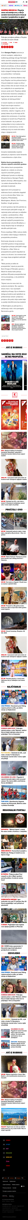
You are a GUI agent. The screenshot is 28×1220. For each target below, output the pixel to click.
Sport (8, 1144)
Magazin (9, 1153)
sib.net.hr (14, 1206)
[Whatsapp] (7, 47)
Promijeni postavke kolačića (9, 1191)
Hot (7, 1149)
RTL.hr (3, 1201)
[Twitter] (5, 47)
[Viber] (10, 47)
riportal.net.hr (15, 1208)
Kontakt (14, 1188)
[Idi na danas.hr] (13, 1)
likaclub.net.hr (10, 1212)
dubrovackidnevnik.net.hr (8, 1210)
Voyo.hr (12, 1201)
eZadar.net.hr (18, 1210)
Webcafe (9, 1157)
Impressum (5, 1181)
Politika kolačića (15, 1184)
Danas (8, 1140)
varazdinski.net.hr (6, 1208)
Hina (16, 42)
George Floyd (5, 336)
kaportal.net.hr (20, 1206)
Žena (7, 1161)
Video (8, 1166)
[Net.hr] (12, 1196)
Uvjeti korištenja (6, 1184)
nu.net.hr (4, 1212)
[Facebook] (2, 47)
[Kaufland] (14, 395)
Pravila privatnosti (7, 1188)
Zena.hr (8, 1201)
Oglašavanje (12, 1181)
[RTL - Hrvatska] (5, 1196)
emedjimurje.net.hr (6, 1206)
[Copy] (12, 47)
